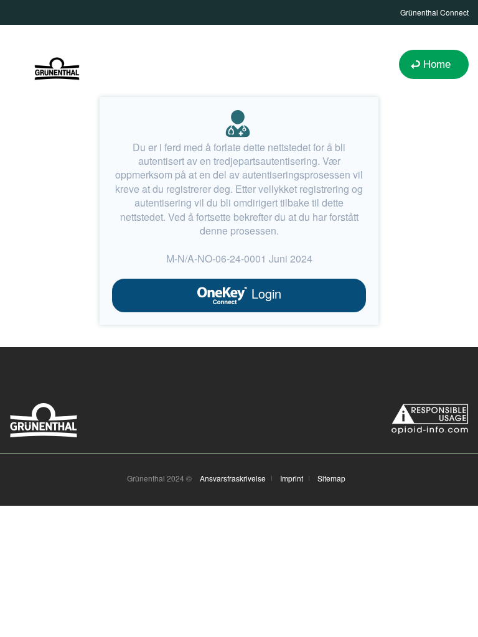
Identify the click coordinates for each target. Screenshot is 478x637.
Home (437, 64)
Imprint (291, 478)
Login (264, 293)
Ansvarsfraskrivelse (233, 478)
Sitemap (331, 478)
